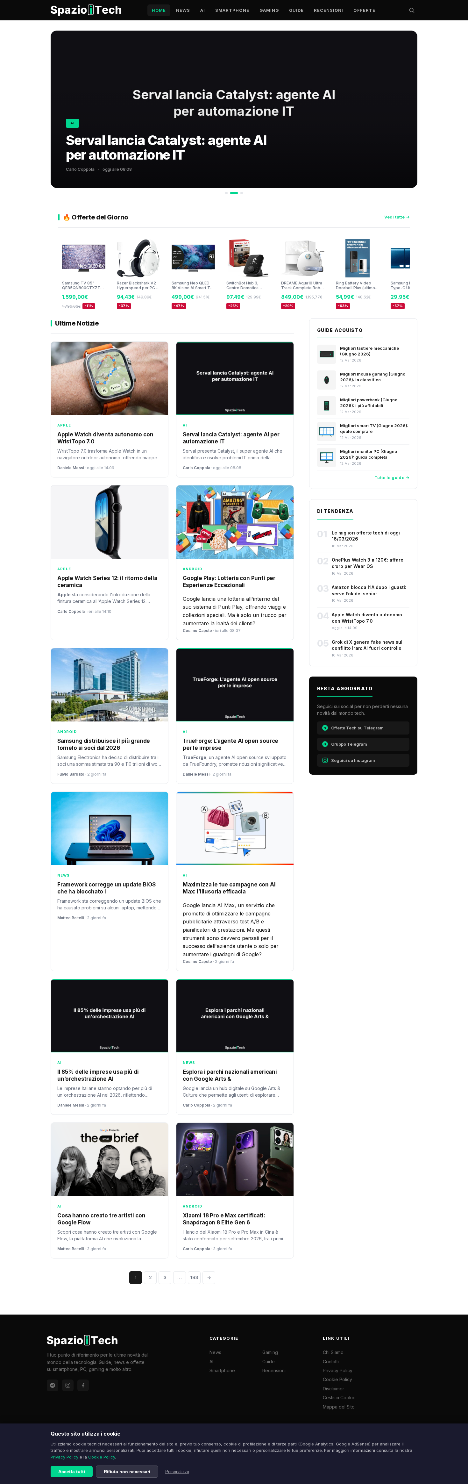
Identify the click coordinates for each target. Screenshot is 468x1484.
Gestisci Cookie (339, 1397)
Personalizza (177, 1471)
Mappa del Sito (339, 1406)
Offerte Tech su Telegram (357, 727)
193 (194, 1277)
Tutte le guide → (391, 477)
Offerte (364, 10)
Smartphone (232, 10)
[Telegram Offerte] (52, 1385)
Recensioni (328, 10)
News (183, 10)
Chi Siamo (333, 1352)
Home (159, 10)
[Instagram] (68, 1385)
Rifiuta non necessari (127, 1471)
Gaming (269, 10)
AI (202, 10)
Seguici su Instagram (353, 760)
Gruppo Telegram (349, 744)
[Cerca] (411, 10)
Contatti (331, 1361)
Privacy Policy (64, 1456)
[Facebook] (83, 1385)
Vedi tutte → (397, 216)
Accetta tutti (71, 1471)
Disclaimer (333, 1388)
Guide (296, 10)
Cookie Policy (101, 1456)
